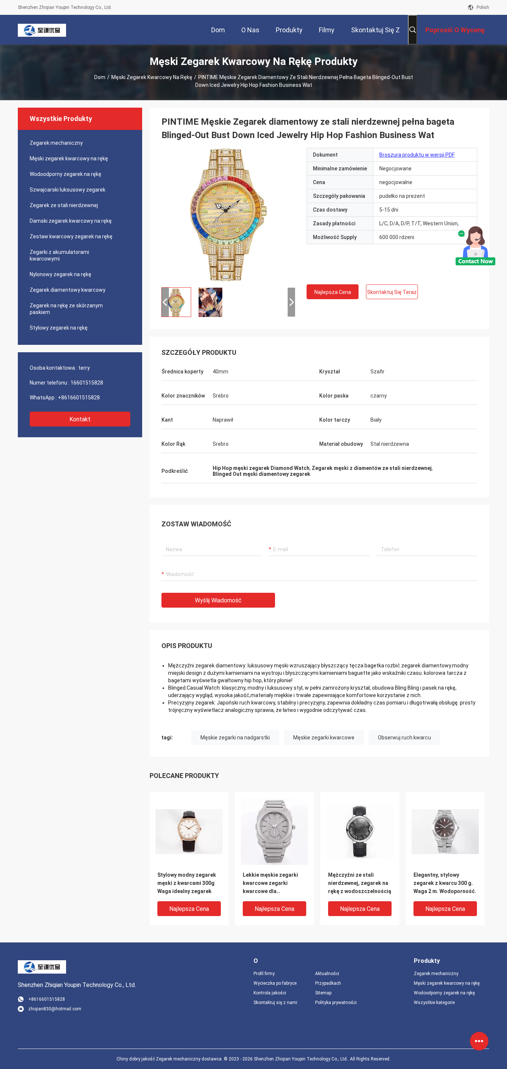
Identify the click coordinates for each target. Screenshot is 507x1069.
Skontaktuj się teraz (392, 292)
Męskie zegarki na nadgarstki (235, 738)
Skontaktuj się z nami (275, 1002)
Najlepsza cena (332, 292)
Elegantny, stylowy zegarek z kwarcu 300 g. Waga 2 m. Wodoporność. (444, 883)
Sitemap (323, 993)
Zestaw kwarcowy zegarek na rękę (71, 236)
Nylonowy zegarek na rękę (60, 274)
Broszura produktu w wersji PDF (417, 155)
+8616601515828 (79, 398)
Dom (99, 77)
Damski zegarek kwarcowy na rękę (71, 221)
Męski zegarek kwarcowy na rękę (151, 77)
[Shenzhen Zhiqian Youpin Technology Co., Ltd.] (42, 30)
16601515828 (87, 383)
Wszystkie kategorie (434, 1002)
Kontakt (80, 419)
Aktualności (327, 973)
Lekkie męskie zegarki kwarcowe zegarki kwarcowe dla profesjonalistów (270, 883)
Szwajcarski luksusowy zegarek (67, 190)
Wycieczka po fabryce (275, 983)
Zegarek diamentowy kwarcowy (67, 290)
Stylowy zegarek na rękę (59, 328)
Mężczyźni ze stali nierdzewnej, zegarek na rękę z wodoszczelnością (359, 883)
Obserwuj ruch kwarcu (404, 738)
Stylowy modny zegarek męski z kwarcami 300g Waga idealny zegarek (186, 883)
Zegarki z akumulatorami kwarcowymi (59, 255)
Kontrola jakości (270, 993)
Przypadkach (328, 983)
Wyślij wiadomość (218, 600)
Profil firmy (264, 973)
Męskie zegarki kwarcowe (323, 738)
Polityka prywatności (336, 1002)
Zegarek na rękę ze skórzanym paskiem (66, 309)
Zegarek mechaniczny (56, 143)
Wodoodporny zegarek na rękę (65, 174)
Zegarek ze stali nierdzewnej (64, 205)
